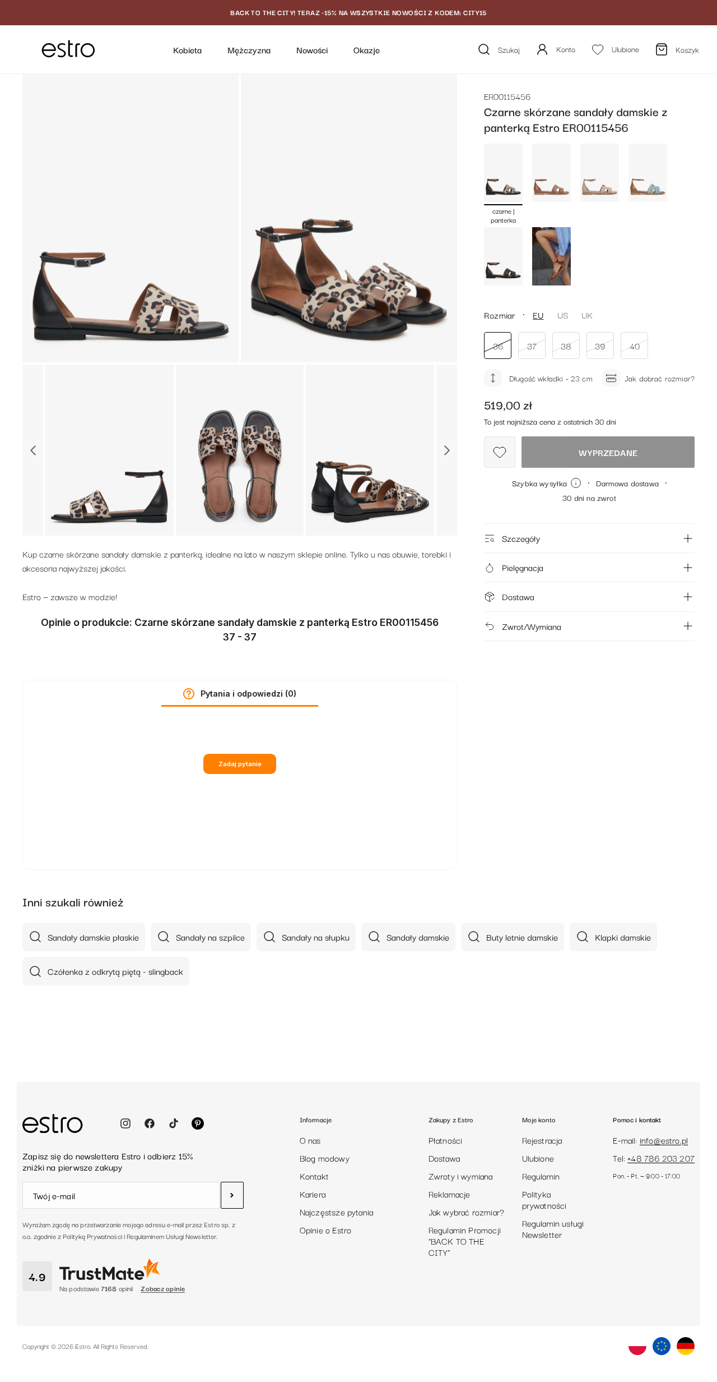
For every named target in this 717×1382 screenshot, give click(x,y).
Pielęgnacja (522, 567)
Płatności (446, 1139)
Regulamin (541, 1175)
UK (587, 314)
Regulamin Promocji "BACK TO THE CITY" (465, 1241)
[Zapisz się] (232, 1195)
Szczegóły (521, 538)
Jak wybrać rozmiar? (466, 1211)
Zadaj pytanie (240, 764)
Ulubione (538, 1157)
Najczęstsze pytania (336, 1211)
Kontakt (314, 1175)
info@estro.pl (664, 1139)
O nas (310, 1139)
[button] (188, 693)
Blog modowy (325, 1157)
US (562, 314)
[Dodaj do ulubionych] (499, 452)
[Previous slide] (32, 450)
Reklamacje (450, 1193)
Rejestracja (542, 1139)
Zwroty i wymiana (461, 1175)
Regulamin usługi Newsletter (553, 1228)
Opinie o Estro (326, 1229)
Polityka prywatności (544, 1199)
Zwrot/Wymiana (531, 626)
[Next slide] (446, 450)
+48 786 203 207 (661, 1157)
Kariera (312, 1193)
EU (538, 314)
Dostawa (518, 596)
